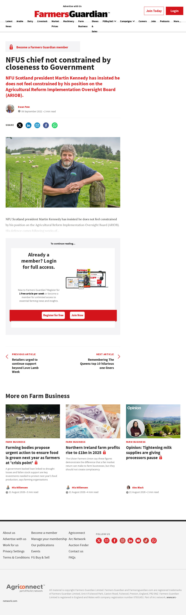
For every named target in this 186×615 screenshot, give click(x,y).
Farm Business (83, 24)
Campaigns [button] (126, 21)
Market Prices (55, 24)
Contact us (76, 551)
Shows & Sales (95, 26)
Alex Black (138, 487)
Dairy (30, 21)
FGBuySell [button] (108, 21)
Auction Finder (79, 545)
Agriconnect (77, 533)
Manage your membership (49, 539)
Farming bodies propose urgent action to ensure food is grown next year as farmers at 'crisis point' (33, 455)
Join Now (77, 315)
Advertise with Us (72, 6)
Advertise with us (14, 539)
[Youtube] (138, 540)
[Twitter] (99, 540)
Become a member (44, 533)
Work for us (11, 545)
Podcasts (164, 21)
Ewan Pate (24, 107)
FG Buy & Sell (40, 557)
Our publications (42, 545)
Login (175, 11)
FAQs (72, 557)
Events (35, 551)
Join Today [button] (154, 11)
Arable (20, 21)
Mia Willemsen (20, 487)
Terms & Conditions (16, 557)
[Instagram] (123, 540)
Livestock (42, 21)
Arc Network (77, 539)
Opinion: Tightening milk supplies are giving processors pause (149, 453)
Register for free (53, 315)
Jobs (153, 21)
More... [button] (177, 21)
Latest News (9, 24)
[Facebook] (115, 540)
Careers (143, 21)
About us (9, 533)
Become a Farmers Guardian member (42, 47)
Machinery (68, 21)
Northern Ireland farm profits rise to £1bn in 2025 (93, 450)
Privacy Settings (14, 551)
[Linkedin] (130, 540)
